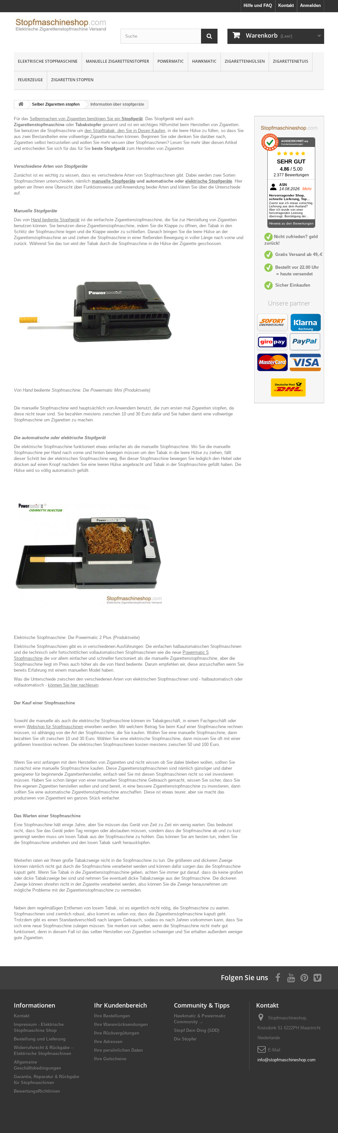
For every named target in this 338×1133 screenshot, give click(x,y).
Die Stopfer (185, 1039)
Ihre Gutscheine (110, 1058)
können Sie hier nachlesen (73, 685)
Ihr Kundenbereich (120, 1005)
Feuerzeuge (30, 80)
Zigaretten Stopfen (72, 80)
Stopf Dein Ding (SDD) (196, 1030)
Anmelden (310, 5)
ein (129, 118)
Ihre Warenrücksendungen (121, 1024)
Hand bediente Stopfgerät (55, 219)
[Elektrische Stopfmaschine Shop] (62, 26)
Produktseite (137, 390)
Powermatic (170, 61)
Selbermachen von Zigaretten (58, 118)
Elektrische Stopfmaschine (48, 61)
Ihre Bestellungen (112, 1015)
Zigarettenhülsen (245, 61)
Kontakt (21, 1015)
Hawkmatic (204, 61)
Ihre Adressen (108, 1041)
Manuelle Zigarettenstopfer (117, 61)
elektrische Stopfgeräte (208, 181)
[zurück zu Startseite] (21, 104)
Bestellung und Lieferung (40, 1039)
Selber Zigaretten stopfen (56, 104)
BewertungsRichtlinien (37, 1091)
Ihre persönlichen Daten (118, 1050)
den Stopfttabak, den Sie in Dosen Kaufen (124, 130)
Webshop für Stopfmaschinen (55, 726)
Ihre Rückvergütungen (116, 1033)
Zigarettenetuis (290, 61)
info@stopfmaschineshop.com (286, 1059)
